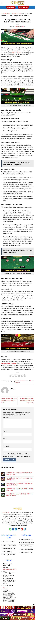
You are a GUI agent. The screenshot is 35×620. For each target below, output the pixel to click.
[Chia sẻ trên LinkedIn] (25, 375)
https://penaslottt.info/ (10, 569)
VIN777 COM (5, 512)
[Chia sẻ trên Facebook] (13, 375)
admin (23, 26)
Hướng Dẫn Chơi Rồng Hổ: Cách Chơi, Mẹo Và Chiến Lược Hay (19, 473)
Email (5, 438)
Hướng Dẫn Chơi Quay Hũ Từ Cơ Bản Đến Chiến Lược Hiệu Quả (19, 478)
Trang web (6, 446)
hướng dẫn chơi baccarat (8, 363)
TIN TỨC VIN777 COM (14, 13)
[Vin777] (17, 3)
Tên (4, 431)
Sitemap (5, 588)
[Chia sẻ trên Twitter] (16, 375)
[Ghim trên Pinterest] (22, 375)
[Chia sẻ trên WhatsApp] (10, 375)
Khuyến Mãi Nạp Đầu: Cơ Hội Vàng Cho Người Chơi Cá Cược (9, 401)
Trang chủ (4, 13)
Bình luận (6, 417)
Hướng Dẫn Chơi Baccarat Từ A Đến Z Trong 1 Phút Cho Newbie (19, 494)
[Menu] (2, 3)
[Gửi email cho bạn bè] (19, 375)
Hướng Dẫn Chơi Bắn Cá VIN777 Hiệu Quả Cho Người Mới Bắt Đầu (19, 484)
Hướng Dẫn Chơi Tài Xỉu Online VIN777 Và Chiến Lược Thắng (27, 401)
